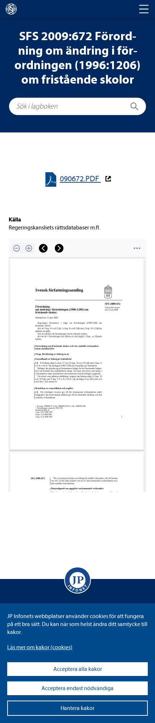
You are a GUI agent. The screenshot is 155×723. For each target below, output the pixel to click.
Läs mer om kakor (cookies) (39, 647)
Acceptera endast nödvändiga (77, 688)
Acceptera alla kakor (77, 669)
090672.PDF (80, 178)
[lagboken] (11, 9)
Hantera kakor (77, 708)
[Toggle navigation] (144, 9)
